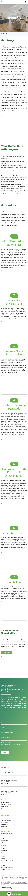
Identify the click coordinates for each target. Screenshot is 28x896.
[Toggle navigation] (25, 2)
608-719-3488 (4, 783)
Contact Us (3, 858)
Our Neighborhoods (5, 802)
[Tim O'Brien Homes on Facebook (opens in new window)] (1, 772)
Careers (3, 865)
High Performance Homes (7, 833)
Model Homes (4, 809)
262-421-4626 (4, 794)
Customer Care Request (7, 861)
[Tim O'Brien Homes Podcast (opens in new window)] (12, 772)
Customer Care (4, 840)
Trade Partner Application (7, 867)
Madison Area (4, 800)
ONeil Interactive (14, 888)
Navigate (3, 33)
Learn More (6, 652)
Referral (3, 863)
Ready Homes (4, 806)
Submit (5, 752)
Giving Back (4, 850)
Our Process (4, 836)
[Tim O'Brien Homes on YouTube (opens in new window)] (9, 772)
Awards (2, 842)
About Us (3, 848)
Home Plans (4, 811)
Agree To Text (6, 743)
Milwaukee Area (5, 815)
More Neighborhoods (6, 804)
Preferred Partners (5, 869)
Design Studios (4, 838)
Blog (2, 852)
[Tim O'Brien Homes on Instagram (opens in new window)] (5, 772)
